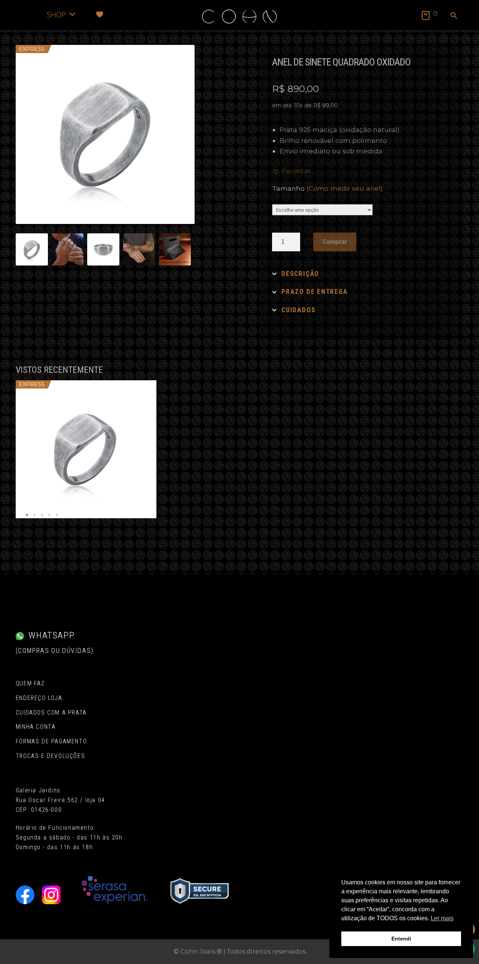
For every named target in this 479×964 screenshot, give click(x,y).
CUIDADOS (298, 310)
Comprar (335, 241)
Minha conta (36, 726)
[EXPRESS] (86, 449)
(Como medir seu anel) (344, 188)
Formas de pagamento (51, 741)
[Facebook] (25, 894)
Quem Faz (30, 683)
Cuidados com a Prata (51, 712)
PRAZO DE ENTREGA (314, 291)
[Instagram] (51, 894)
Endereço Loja (39, 697)
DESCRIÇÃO (300, 273)
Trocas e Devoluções (50, 755)
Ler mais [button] (442, 918)
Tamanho (327, 188)
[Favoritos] (100, 14)
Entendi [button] (401, 939)
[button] (454, 16)
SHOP (56, 14)
